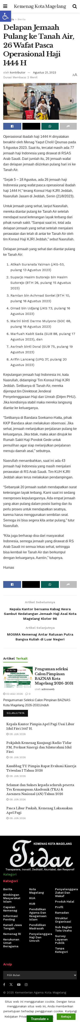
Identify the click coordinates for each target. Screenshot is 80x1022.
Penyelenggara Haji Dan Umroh (40, 937)
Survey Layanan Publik (61, 939)
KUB (32, 903)
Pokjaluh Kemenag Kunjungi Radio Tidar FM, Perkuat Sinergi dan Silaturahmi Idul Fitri (39, 747)
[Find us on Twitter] (11, 984)
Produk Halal (64, 901)
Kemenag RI (12, 934)
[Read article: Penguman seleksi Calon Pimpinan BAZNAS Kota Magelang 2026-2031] (18, 677)
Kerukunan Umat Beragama (11, 943)
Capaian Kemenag (10, 908)
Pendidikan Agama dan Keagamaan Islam (38, 914)
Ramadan (62, 912)
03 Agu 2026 (14, 693)
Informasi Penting (10, 917)
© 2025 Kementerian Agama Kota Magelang (34, 992)
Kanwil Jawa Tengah (12, 926)
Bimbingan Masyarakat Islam (11, 898)
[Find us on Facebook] (4, 984)
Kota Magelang (36, 890)
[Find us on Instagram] (26, 984)
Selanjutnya (17, 713)
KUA (32, 898)
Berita (21, 19)
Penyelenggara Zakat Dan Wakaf (66, 892)
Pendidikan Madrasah (37, 926)
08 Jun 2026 (17, 734)
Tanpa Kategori (61, 950)
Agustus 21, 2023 (44, 72)
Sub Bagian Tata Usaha (63, 928)
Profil (59, 907)
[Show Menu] (5, 6)
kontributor (17, 72)
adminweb (48, 689)
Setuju (66, 1016)
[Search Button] (75, 6)
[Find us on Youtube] (18, 984)
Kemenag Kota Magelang (40, 6)
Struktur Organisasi (63, 919)
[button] (5, 16)
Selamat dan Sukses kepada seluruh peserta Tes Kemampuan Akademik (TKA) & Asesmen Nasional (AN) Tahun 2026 (40, 789)
